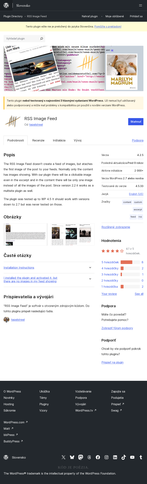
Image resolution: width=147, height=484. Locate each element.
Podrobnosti (15, 140)
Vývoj (77, 140)
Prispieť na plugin (112, 362)
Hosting (9, 404)
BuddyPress (13, 441)
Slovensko (19, 457)
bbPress (11, 435)
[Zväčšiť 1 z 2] (43, 228)
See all (139, 294)
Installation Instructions (19, 267)
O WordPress (12, 391)
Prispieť (117, 404)
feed (133, 216)
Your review (109, 294)
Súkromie (10, 410)
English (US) (136, 193)
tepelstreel (36, 124)
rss (140, 216)
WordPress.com (16, 422)
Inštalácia (59, 140)
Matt (9, 428)
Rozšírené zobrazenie (115, 227)
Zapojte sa (118, 391)
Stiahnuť (136, 121)
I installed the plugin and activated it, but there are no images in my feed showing (30, 279)
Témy (43, 397)
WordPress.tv (86, 410)
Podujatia (117, 397)
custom (138, 202)
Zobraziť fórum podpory (117, 328)
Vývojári (80, 404)
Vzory (43, 410)
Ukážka (44, 391)
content (127, 202)
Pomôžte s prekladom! (107, 26)
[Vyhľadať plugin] (41, 38)
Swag (116, 410)
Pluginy (44, 404)
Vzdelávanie (83, 391)
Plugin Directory (13, 16)
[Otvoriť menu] (141, 5)
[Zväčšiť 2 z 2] (89, 228)
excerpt (138, 209)
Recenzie (38, 140)
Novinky (9, 397)
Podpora (137, 140)
